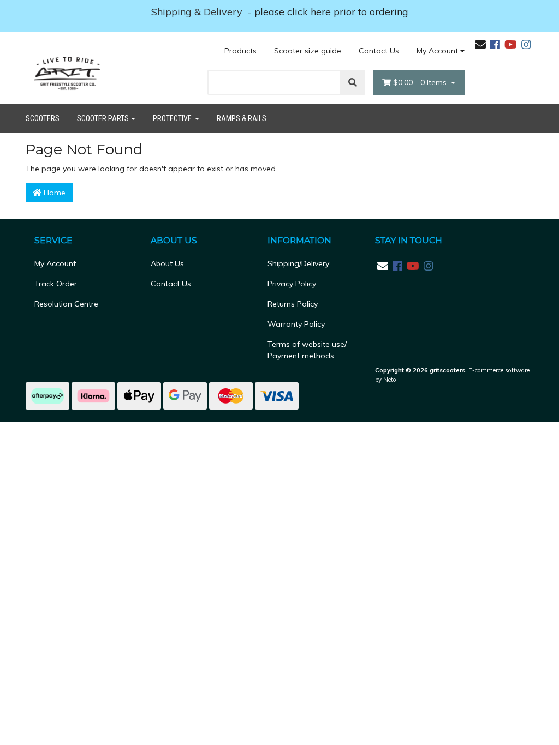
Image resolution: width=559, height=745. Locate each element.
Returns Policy (292, 304)
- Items (421, 82)
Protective (173, 118)
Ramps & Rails (241, 118)
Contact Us (379, 51)
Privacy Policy (291, 284)
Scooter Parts (103, 118)
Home (53, 192)
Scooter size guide (307, 51)
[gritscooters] (67, 73)
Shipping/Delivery (298, 263)
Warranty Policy (296, 324)
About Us (167, 263)
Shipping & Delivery (198, 11)
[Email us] (480, 44)
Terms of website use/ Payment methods (307, 350)
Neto (389, 379)
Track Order (55, 284)
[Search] (352, 82)
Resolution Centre (66, 304)
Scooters (43, 118)
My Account (437, 51)
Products (240, 51)
